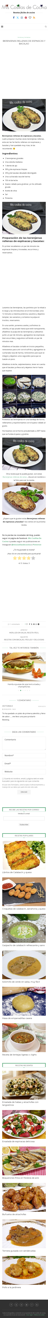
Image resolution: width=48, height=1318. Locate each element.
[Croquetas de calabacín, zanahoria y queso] (24, 889)
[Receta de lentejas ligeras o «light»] (24, 1035)
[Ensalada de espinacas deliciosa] (24, 1121)
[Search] (46, 26)
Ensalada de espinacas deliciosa (18, 1139)
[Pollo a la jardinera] (24, 1267)
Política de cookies (39, 1312)
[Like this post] (27, 624)
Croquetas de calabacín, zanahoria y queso (23, 906)
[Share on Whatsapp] (36, 624)
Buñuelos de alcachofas (14, 1212)
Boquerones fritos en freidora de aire (20, 1175)
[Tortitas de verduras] (24, 666)
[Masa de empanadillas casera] (24, 998)
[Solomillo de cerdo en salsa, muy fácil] (24, 962)
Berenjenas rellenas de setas (15, 477)
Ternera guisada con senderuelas (19, 1248)
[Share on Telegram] (38, 624)
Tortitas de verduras (24, 684)
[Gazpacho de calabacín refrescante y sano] (24, 925)
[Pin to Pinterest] (34, 624)
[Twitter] (17, 17)
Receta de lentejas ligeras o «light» (19, 1052)
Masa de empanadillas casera (17, 1016)
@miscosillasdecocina (21, 544)
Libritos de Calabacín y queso (17, 870)
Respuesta (42, 704)
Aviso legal (29, 1312)
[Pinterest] (26, 17)
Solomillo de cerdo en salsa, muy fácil (21, 979)
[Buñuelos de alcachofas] (24, 1194)
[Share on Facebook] (29, 624)
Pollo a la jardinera (11, 1285)
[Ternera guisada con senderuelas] (24, 1231)
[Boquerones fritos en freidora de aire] (24, 1158)
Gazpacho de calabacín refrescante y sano (23, 943)
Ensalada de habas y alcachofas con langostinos (20, 1101)
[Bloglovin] (30, 17)
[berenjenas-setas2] (24, 498)
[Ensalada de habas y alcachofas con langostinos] (24, 1082)
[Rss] (34, 17)
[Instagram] (22, 17)
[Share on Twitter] (31, 624)
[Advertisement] (24, 72)
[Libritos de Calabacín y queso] (24, 852)
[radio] (15, 558)
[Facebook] (14, 17)
